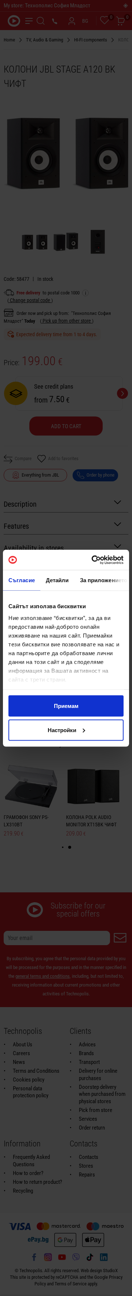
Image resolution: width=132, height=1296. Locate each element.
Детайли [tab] (57, 580)
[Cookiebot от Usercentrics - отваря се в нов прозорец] (93, 560)
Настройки (62, 730)
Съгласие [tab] (21, 580)
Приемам (66, 706)
